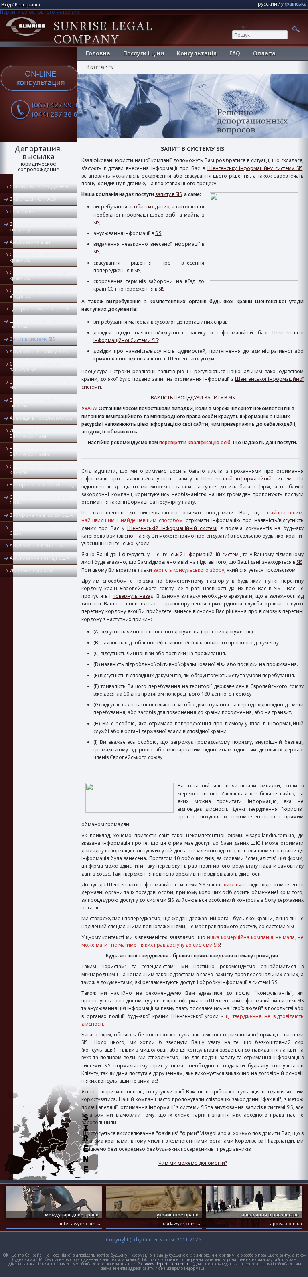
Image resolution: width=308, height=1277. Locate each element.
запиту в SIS (168, 194)
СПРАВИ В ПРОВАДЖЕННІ (39, 186)
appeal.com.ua (286, 1223)
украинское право (178, 1215)
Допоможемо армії (33, 570)
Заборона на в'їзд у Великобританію (33, 451)
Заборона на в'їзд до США (41, 515)
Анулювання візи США (36, 545)
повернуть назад (133, 596)
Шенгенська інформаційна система (42, 324)
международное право (72, 1215)
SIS (96, 222)
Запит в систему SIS (32, 339)
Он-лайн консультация (39, 78)
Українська (294, 3)
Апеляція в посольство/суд (41, 418)
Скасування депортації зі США (39, 500)
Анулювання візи (30, 242)
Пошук (240, 26)
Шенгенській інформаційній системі (247, 478)
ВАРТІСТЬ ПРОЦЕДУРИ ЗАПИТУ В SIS (193, 397)
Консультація (197, 53)
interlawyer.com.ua (81, 1223)
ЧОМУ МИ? (22, 211)
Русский (267, 3)
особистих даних (148, 206)
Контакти (100, 66)
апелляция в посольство (270, 1215)
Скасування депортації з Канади (38, 469)
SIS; (97, 251)
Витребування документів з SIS (42, 384)
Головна (98, 53)
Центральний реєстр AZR (40, 308)
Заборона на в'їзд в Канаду (42, 484)
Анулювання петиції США (40, 558)
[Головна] (25, 37)
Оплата (264, 53)
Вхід (6, 4)
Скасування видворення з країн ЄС (40, 275)
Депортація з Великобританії (28, 433)
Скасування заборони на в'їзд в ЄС (40, 293)
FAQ (234, 53)
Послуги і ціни (143, 53)
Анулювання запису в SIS (39, 351)
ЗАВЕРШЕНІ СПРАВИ (33, 199)
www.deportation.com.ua (168, 1264)
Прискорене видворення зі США (42, 530)
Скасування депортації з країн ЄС (38, 257)
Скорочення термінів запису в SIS (35, 366)
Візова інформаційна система (35, 403)
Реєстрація (27, 4)
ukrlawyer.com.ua (182, 1223)
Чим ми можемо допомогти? (192, 1163)
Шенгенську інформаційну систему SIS (254, 168)
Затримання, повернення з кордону (42, 227)
